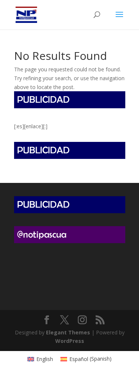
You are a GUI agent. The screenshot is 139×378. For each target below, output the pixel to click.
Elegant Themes (68, 332)
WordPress (69, 340)
